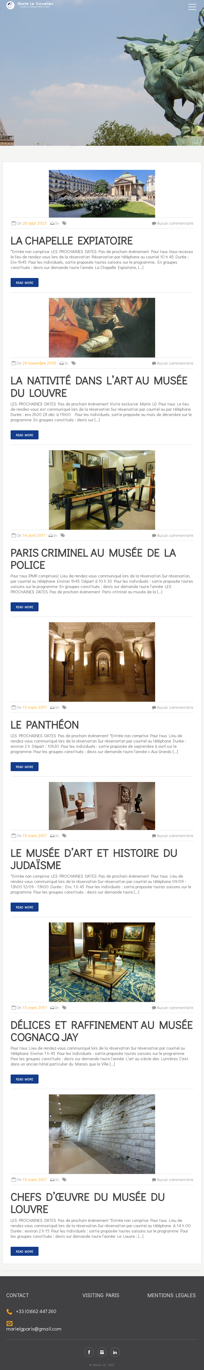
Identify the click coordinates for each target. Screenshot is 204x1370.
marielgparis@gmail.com (33, 1328)
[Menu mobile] (192, 8)
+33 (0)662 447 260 (35, 1311)
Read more (24, 282)
